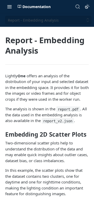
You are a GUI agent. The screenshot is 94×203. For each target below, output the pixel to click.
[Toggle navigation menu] (9, 6)
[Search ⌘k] (77, 6)
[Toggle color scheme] (87, 6)
